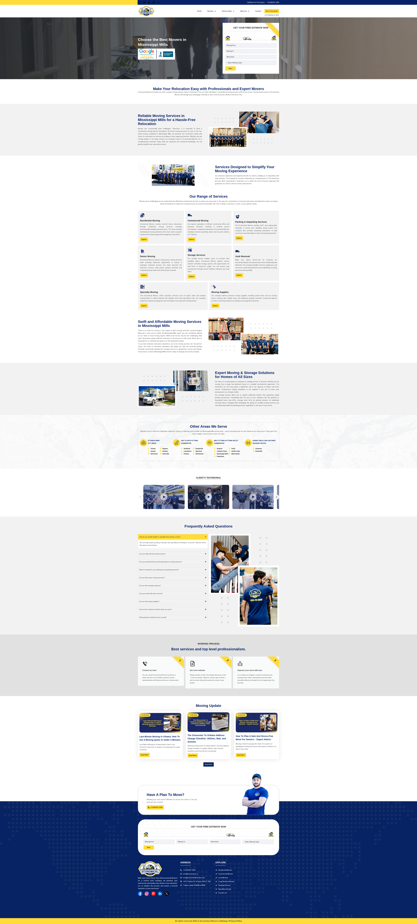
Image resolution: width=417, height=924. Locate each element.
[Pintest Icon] (153, 893)
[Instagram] (139, 2)
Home (199, 11)
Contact (258, 11)
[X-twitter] (158, 2)
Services (210, 11)
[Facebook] (144, 2)
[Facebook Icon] (140, 893)
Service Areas (227, 11)
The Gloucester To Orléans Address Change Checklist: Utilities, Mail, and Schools (207, 738)
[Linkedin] (153, 2)
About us (243, 11)
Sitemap (223, 921)
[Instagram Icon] (147, 893)
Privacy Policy (235, 921)
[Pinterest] (149, 2)
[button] (276, 497)
